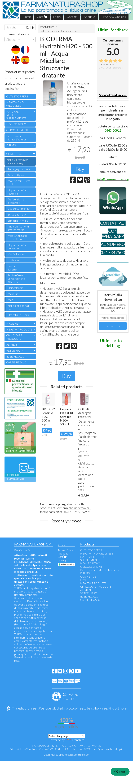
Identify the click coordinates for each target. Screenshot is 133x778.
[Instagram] (65, 672)
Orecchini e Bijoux (18, 314)
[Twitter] (59, 672)
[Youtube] (78, 672)
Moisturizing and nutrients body (17, 237)
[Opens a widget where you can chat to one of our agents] (120, 772)
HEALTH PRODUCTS (19, 329)
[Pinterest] (71, 672)
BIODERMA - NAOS (76, 512)
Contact (72, 17)
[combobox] (20, 39)
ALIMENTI (12, 344)
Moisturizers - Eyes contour (19, 182)
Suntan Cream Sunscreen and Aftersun (16, 278)
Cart (40, 17)
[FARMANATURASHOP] (66, 10)
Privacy (62, 560)
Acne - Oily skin (16, 175)
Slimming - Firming (18, 220)
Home (27, 17)
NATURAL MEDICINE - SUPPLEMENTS (16, 115)
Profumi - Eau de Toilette (17, 267)
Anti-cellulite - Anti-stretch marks (19, 228)
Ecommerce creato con (66, 754)
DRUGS (11, 145)
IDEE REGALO (15, 356)
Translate (78, 740)
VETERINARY (14, 350)
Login (57, 17)
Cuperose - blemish (19, 208)
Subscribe (113, 326)
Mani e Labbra (16, 254)
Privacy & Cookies (113, 17)
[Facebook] (54, 672)
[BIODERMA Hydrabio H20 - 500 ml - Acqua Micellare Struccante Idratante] (53, 93)
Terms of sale (65, 550)
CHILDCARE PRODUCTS (14, 337)
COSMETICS (47, 27)
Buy (80, 169)
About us (89, 17)
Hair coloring (15, 287)
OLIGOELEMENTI (17, 130)
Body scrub (14, 260)
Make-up (13, 293)
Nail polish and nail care (18, 307)
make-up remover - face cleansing (58, 30)
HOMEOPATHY (16, 124)
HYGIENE (12, 323)
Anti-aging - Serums (19, 169)
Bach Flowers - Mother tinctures (16, 137)
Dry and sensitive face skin (18, 191)
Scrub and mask (17, 214)
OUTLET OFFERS (17, 96)
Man (10, 299)
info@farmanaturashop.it (108, 749)
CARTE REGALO (16, 362)
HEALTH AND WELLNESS (15, 104)
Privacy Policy (67, 564)
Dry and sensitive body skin (18, 246)
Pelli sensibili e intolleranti (16, 201)
